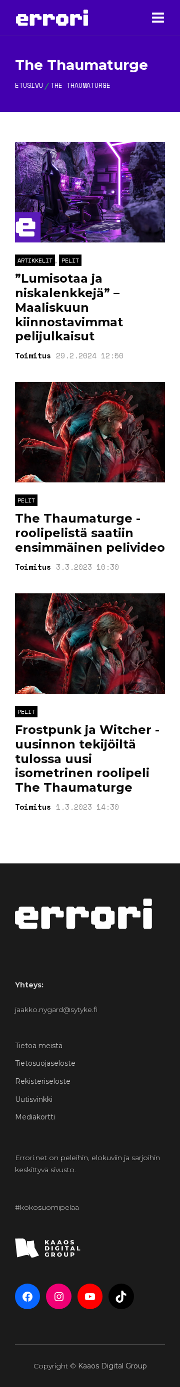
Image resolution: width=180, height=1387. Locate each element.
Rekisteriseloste (42, 1081)
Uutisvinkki (33, 1099)
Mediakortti (35, 1116)
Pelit (70, 260)
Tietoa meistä (38, 1045)
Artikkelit (35, 260)
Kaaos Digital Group (112, 1365)
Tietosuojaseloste (45, 1063)
